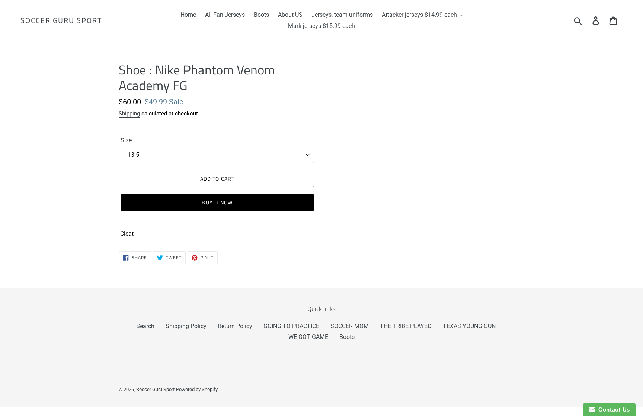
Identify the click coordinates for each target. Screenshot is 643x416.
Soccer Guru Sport (61, 20)
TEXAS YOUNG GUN (469, 326)
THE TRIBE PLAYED (406, 326)
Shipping (129, 113)
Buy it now (217, 202)
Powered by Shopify (197, 389)
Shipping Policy (186, 326)
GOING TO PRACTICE (291, 326)
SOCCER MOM (349, 326)
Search (145, 326)
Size (126, 140)
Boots (347, 336)
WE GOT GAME (308, 336)
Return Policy (235, 326)
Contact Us (612, 409)
